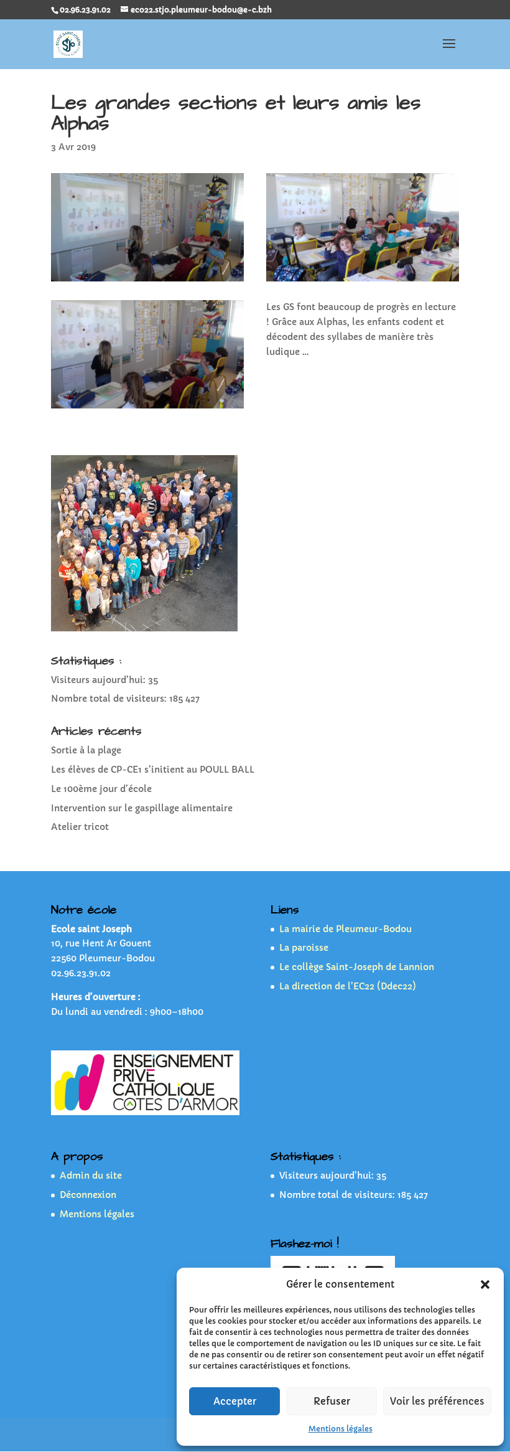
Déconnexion (88, 1194)
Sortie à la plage (86, 750)
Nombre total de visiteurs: (110, 698)
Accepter (234, 1401)
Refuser (331, 1401)
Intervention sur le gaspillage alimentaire (142, 808)
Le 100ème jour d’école (101, 788)
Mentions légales (340, 1428)
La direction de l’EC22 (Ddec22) (347, 986)
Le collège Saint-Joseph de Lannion (356, 967)
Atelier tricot (80, 826)
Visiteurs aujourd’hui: (99, 680)
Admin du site (91, 1175)
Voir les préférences (437, 1401)
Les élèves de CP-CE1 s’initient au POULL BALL (152, 769)
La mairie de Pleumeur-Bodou (345, 929)
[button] (485, 1284)
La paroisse (303, 947)
